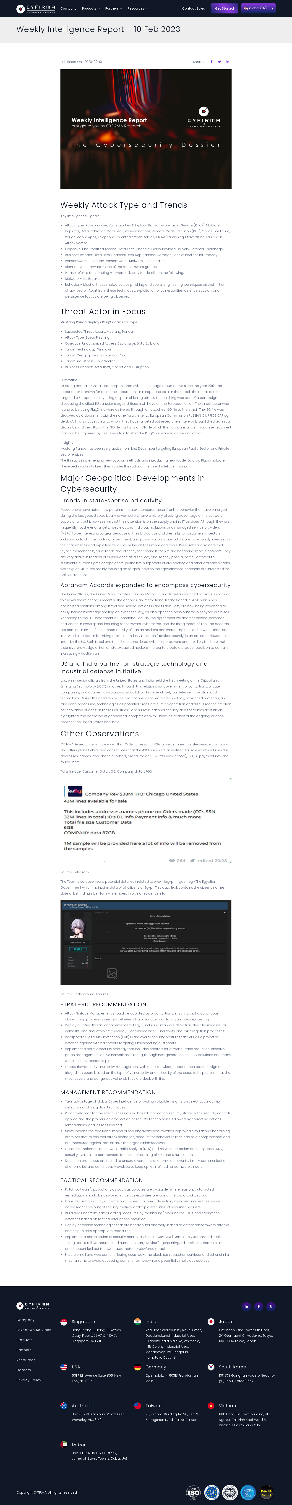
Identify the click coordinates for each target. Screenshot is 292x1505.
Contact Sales (193, 8)
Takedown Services (33, 1330)
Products (89, 8)
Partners (112, 8)
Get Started (224, 8)
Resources (136, 8)
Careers (23, 1370)
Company (68, 8)
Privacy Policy (29, 1380)
